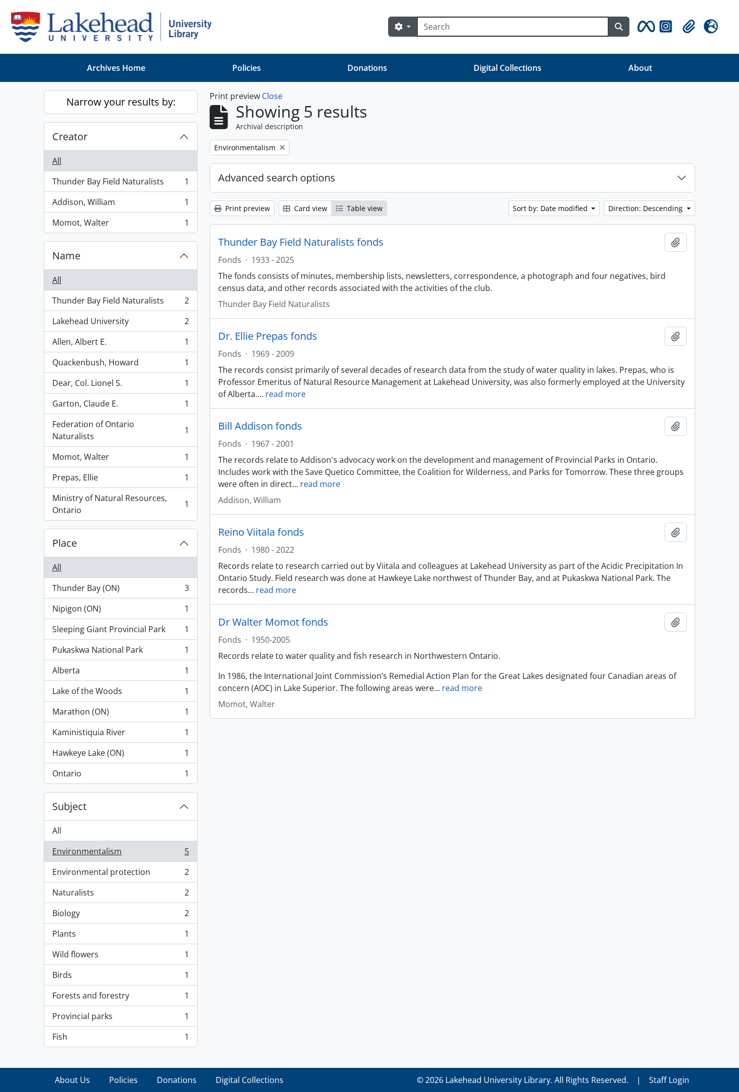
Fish (120, 1039)
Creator (69, 136)
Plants (120, 936)
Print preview (246, 208)
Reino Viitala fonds (261, 532)
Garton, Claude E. (120, 406)
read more (285, 394)
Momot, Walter (120, 225)
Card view (309, 208)
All (56, 160)
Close (272, 96)
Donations (367, 67)
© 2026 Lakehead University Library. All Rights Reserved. (522, 1079)
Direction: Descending (646, 208)
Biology (120, 916)
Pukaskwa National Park (120, 652)
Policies (246, 67)
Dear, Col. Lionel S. (120, 385)
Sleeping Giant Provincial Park (120, 632)
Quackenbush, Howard (120, 365)
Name (66, 255)
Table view (364, 208)
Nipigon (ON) (120, 611)
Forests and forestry (120, 998)
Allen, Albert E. (120, 344)
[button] (644, 27)
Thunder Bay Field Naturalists (120, 184)
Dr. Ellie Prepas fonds (267, 336)
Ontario (120, 775)
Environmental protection (120, 874)
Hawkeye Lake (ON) (120, 755)
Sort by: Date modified (551, 208)
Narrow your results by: (120, 102)
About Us (72, 1079)
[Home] (115, 27)
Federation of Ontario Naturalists (120, 430)
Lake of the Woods (120, 693)
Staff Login (669, 1079)
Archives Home (116, 67)
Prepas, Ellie (120, 480)
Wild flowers (120, 957)
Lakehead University (120, 324)
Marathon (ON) (120, 714)
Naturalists (120, 895)
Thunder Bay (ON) (120, 590)
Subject (69, 806)
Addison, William (120, 204)
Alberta (120, 673)
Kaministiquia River (120, 735)
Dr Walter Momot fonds (273, 622)
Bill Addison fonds (260, 426)
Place (64, 543)
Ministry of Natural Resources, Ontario (120, 504)
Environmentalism (120, 854)
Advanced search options (276, 177)
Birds (120, 977)
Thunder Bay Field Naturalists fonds (301, 242)
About (640, 67)
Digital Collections (507, 67)
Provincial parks (120, 1019)
